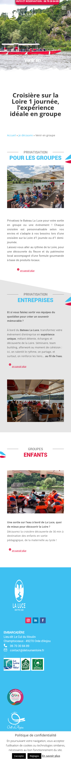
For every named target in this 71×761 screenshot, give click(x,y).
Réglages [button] (34, 756)
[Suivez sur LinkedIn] (35, 620)
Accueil (11, 135)
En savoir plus (51, 756)
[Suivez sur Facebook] (43, 620)
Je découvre (26, 135)
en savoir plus (27, 270)
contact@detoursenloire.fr (27, 650)
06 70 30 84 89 (19, 646)
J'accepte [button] (19, 756)
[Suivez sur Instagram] (28, 620)
